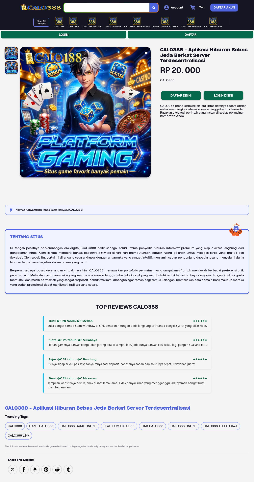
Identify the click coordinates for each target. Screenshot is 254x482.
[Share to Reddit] (57, 469)
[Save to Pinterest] (46, 469)
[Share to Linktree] (35, 469)
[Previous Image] (23, 112)
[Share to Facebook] (24, 469)
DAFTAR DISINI (180, 95)
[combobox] (107, 7)
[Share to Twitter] (12, 469)
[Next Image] (147, 112)
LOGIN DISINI (223, 95)
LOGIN (63, 34)
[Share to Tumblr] (68, 469)
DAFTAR (190, 34)
